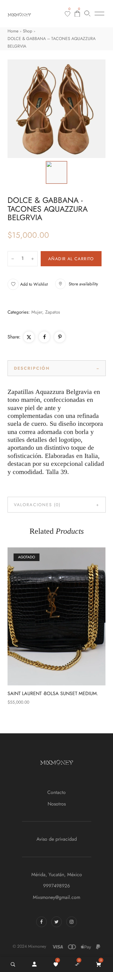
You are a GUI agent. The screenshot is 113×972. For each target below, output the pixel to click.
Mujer (36, 312)
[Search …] (13, 964)
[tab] (57, 368)
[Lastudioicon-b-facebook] (41, 922)
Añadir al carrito (71, 259)
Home (13, 31)
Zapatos (52, 312)
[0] (67, 14)
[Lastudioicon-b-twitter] (56, 922)
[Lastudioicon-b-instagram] (71, 922)
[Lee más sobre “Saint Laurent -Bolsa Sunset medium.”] (69, 616)
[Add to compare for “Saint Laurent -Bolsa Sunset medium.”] (56, 616)
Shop (27, 31)
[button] (28, 284)
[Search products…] (87, 13)
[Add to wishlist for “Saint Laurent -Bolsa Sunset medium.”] (43, 616)
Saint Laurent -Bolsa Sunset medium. (53, 693)
